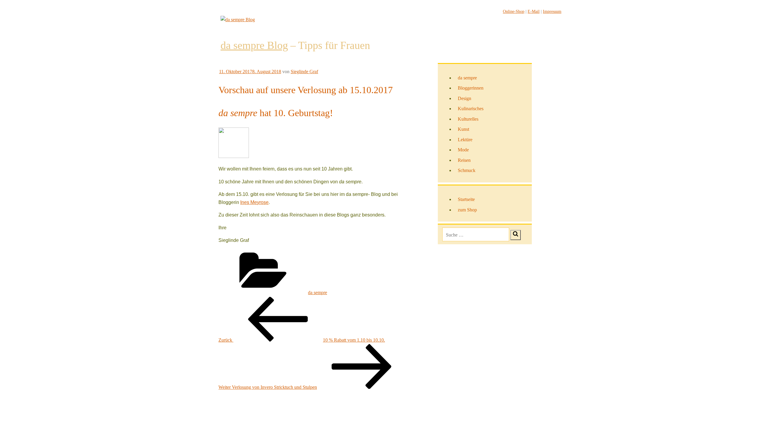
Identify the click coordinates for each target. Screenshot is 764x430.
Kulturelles (468, 119)
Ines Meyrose (254, 202)
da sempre (317, 292)
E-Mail (534, 11)
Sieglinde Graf (304, 71)
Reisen (464, 160)
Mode (463, 149)
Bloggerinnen (470, 87)
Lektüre (465, 139)
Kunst (463, 129)
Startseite (466, 199)
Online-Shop (513, 11)
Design (464, 98)
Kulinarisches (470, 108)
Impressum (552, 11)
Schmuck (466, 170)
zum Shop (467, 209)
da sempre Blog (254, 45)
